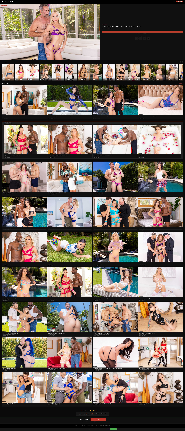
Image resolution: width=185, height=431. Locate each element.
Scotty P (152, 193)
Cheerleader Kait (98, 193)
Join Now (180, 1)
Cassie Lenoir (51, 334)
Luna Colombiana (7, 334)
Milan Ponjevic (107, 334)
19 (94, 410)
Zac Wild (12, 193)
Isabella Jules (6, 404)
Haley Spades (6, 193)
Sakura (142, 334)
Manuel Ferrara (111, 28)
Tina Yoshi (142, 369)
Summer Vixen (97, 334)
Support (76, 425)
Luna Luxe (51, 404)
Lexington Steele (56, 193)
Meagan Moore (107, 28)
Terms (89, 425)
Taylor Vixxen (51, 193)
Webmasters (107, 425)
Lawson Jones (149, 193)
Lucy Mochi (145, 369)
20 (96, 410)
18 (91, 410)
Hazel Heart (142, 193)
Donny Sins (9, 193)
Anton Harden (144, 334)
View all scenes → (181, 83)
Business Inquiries (83, 425)
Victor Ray (148, 369)
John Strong (100, 334)
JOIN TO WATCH (142, 31)
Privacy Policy (94, 425)
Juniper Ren (142, 404)
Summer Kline (51, 369)
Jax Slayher (55, 369)
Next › (101, 410)
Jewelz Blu (6, 369)
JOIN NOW (98, 419)
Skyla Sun (97, 404)
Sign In (174, 1)
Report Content (101, 425)
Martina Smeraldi (98, 369)
